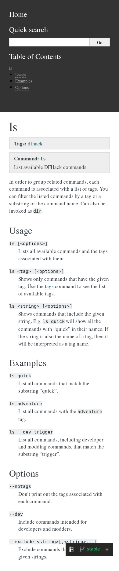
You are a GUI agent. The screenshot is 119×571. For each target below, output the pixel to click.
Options (22, 87)
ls (10, 68)
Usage (20, 74)
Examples (23, 81)
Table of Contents (35, 56)
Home (18, 14)
